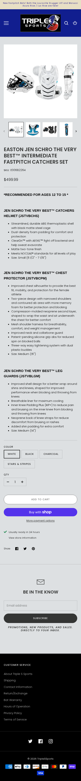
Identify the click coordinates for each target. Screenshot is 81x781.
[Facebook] (40, 741)
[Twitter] (30, 741)
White (12, 454)
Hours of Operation (17, 706)
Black (29, 454)
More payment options (40, 520)
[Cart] (75, 23)
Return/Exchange (16, 693)
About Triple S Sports (18, 674)
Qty (6, 474)
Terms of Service (15, 719)
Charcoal (51, 454)
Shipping (10, 680)
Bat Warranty (13, 700)
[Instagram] (51, 741)
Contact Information (18, 687)
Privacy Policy (13, 713)
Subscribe (40, 618)
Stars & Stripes (19, 464)
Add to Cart (40, 499)
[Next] (76, 131)
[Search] (66, 23)
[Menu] (6, 23)
